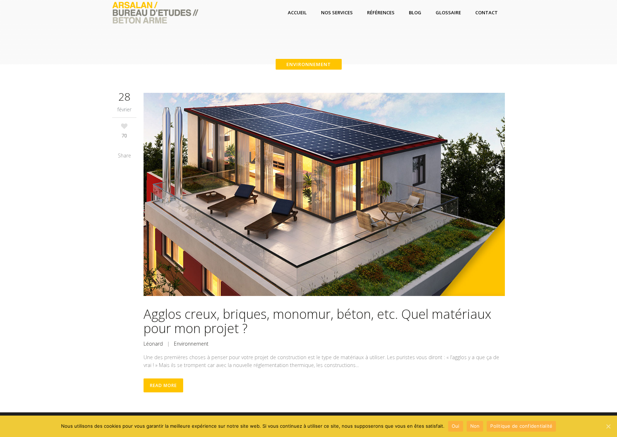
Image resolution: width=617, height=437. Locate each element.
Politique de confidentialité (521, 426)
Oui (456, 426)
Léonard (153, 343)
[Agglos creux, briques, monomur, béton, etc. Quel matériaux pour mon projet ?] (324, 195)
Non (475, 426)
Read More (163, 385)
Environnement (191, 343)
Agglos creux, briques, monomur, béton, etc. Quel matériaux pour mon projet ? (317, 321)
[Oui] (608, 426)
